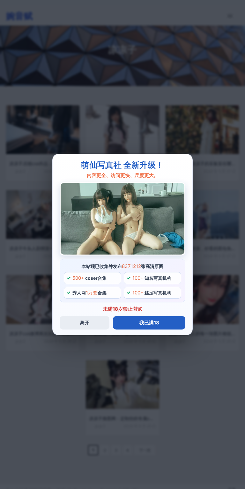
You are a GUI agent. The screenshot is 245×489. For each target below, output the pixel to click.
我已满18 (149, 323)
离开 (84, 323)
